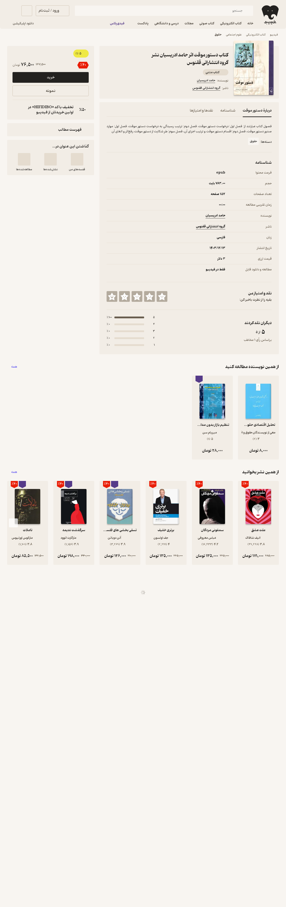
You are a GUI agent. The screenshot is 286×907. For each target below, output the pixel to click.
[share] (141, 88)
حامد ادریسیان (206, 80)
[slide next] (13, 522)
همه (14, 366)
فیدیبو (274, 35)
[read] (24, 159)
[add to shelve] (77, 159)
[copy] (17, 109)
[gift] (130, 88)
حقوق (218, 34)
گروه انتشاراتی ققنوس (206, 88)
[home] (270, 14)
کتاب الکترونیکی (255, 35)
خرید (51, 77)
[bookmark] (120, 88)
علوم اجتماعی (234, 35)
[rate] (162, 296)
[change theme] (12, 10)
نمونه (50, 91)
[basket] (26, 10)
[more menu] (109, 88)
